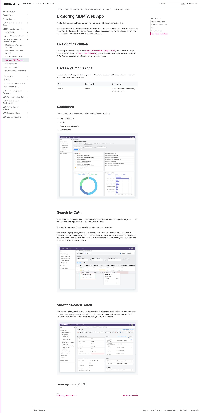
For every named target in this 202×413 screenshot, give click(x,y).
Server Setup (8, 76)
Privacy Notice (194, 410)
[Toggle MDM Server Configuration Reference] (27, 91)
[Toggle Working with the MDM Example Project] (27, 39)
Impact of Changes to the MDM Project (15, 72)
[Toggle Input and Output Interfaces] (27, 36)
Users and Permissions (159, 25)
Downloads (191, 3)
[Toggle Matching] (27, 80)
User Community (156, 410)
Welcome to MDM (9, 11)
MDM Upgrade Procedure (12, 117)
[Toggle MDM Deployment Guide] (27, 113)
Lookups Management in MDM (14, 83)
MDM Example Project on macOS (14, 52)
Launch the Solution (158, 22)
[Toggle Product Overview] (27, 19)
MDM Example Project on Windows (14, 46)
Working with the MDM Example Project (12, 40)
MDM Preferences (10, 64)
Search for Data (156, 31)
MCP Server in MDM (11, 87)
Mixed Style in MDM (11, 67)
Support (145, 410)
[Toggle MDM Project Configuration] (27, 29)
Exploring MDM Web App (14, 60)
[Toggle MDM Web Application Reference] (27, 107)
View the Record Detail (160, 34)
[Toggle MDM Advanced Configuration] (27, 97)
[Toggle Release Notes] (27, 15)
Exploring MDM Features (13, 56)
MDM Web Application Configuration (10, 102)
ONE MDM (60, 9)
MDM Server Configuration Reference (12, 92)
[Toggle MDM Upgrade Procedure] (27, 117)
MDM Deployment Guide (11, 113)
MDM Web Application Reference (10, 108)
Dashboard (155, 28)
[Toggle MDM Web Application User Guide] (27, 23)
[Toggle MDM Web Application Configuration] (27, 101)
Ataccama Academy (171, 410)
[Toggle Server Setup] (27, 76)
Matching (7, 80)
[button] (97, 166)
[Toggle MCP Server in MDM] (27, 86)
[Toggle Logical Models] (27, 32)
